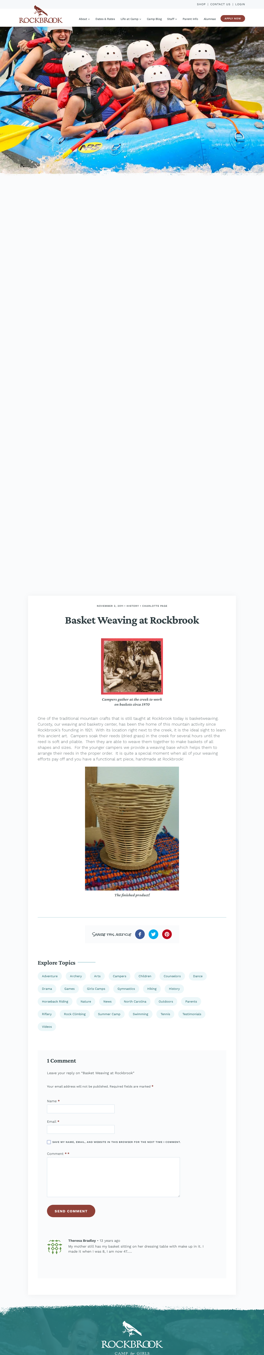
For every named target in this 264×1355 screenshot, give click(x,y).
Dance (198, 976)
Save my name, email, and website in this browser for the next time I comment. (116, 1142)
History (133, 605)
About (83, 19)
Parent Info (190, 19)
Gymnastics (126, 989)
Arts (97, 976)
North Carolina (135, 1001)
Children (145, 976)
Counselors (172, 976)
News (107, 1001)
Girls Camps (96, 989)
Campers (119, 976)
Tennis (165, 1014)
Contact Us (220, 4)
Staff (170, 19)
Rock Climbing (75, 1014)
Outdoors (166, 1001)
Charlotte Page (154, 605)
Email (53, 1122)
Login (240, 4)
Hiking (152, 989)
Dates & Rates (105, 19)
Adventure (50, 976)
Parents (191, 1001)
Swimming (140, 1014)
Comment (57, 1154)
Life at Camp (129, 19)
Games (69, 989)
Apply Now (233, 18)
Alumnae (210, 19)
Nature (86, 1001)
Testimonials (191, 1014)
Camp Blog (154, 19)
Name (53, 1101)
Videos (47, 1026)
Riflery (47, 1014)
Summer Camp (109, 1014)
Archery (76, 976)
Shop (201, 4)
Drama (47, 989)
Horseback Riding (55, 1001)
